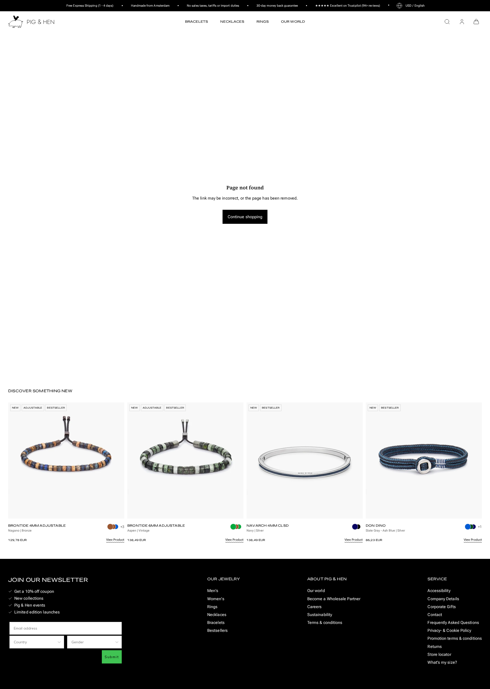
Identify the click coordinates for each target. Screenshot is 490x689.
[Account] (462, 21)
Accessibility (438, 590)
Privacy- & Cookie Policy (449, 630)
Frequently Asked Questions (453, 622)
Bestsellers (217, 630)
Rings (212, 606)
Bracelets (216, 622)
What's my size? (442, 662)
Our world (316, 590)
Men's (212, 590)
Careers (314, 606)
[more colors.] (113, 528)
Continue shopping (245, 216)
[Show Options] (59, 642)
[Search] (447, 21)
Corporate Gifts (441, 606)
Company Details (443, 598)
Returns (434, 646)
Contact (434, 614)
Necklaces (216, 614)
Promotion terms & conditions (454, 638)
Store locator (439, 654)
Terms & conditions (324, 622)
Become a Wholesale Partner (333, 598)
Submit (112, 657)
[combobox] (35, 642)
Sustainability (319, 614)
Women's (215, 598)
